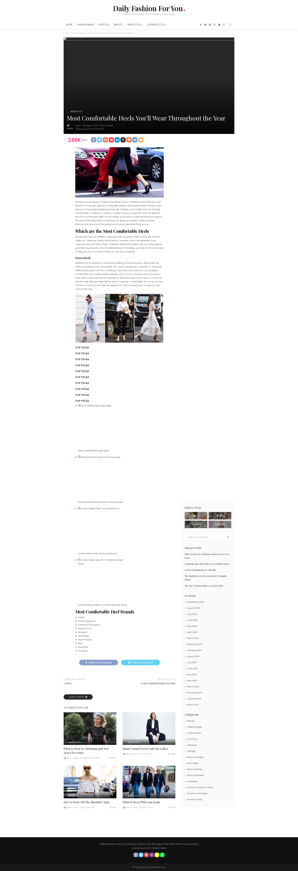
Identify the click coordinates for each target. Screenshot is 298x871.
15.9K (114, 758)
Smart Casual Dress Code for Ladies (145, 749)
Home (69, 24)
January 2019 (194, 698)
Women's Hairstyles (197, 793)
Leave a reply (77, 697)
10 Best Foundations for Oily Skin (200, 570)
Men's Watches (195, 769)
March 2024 (193, 638)
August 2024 (193, 608)
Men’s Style (134, 24)
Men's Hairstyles (195, 757)
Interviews (192, 745)
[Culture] (220, 515)
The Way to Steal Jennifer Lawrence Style (204, 585)
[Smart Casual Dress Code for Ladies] (149, 728)
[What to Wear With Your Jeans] (149, 782)
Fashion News (85, 24)
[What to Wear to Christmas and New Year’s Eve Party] (90, 728)
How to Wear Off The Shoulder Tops (86, 802)
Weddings (192, 781)
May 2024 (192, 626)
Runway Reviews (195, 775)
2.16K (114, 807)
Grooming (192, 739)
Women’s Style (156, 24)
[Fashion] (220, 524)
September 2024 (195, 602)
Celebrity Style (194, 726)
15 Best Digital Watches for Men (158, 683)
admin (78, 125)
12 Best (67, 683)
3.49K (173, 754)
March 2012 (193, 704)
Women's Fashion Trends (200, 787)
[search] (230, 25)
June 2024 (192, 620)
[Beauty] (196, 515)
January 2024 (194, 650)
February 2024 (194, 644)
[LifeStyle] (196, 524)
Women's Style (76, 111)
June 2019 (192, 668)
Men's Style (192, 763)
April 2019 (192, 680)
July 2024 (192, 614)
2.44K (173, 807)
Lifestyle (103, 24)
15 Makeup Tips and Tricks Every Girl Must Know (207, 564)
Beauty (118, 24)
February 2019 (194, 692)
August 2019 (193, 656)
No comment (107, 125)
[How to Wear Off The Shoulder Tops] (90, 782)
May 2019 (192, 674)
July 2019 (192, 662)
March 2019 (193, 686)
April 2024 (192, 632)
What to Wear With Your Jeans (141, 802)
